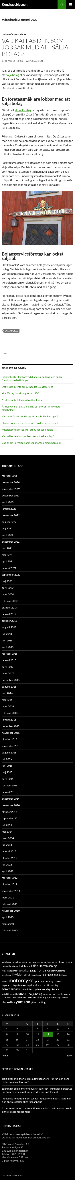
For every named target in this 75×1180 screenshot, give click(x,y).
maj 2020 (7, 581)
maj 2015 (7, 772)
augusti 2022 (9, 521)
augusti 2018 (9, 627)
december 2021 (10, 541)
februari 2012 (9, 877)
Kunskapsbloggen (14, 4)
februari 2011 (9, 904)
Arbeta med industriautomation (20, 1108)
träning (65, 997)
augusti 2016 (9, 686)
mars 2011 (8, 897)
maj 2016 (7, 699)
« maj (6, 1055)
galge (33, 970)
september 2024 (11, 488)
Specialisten (35, 60)
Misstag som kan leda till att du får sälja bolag (27, 429)
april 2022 (7, 535)
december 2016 (10, 680)
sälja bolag (12, 75)
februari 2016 (9, 712)
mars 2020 (8, 594)
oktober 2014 (9, 811)
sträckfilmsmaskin (10, 994)
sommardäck (11, 989)
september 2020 (11, 574)
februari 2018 (9, 653)
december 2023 (10, 495)
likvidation (19, 974)
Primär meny (70, 4)
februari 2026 (9, 475)
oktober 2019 (9, 607)
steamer (40, 989)
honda (41, 970)
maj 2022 (7, 528)
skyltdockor (37, 985)
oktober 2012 (9, 857)
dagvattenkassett (11, 965)
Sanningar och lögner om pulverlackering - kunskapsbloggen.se (37, 1088)
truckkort (7, 997)
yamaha (23, 1001)
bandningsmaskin (19, 962)
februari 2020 (9, 600)
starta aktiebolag (28, 989)
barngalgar (34, 961)
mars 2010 (8, 923)
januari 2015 (9, 792)
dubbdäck (26, 965)
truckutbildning (37, 997)
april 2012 (7, 871)
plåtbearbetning (44, 981)
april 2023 (7, 502)
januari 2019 (9, 614)
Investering (60, 970)
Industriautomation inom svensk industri (25, 1098)
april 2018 (7, 647)
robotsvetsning (23, 985)
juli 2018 (7, 633)
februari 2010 (9, 930)
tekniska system (63, 994)
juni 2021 (7, 548)
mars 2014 (8, 838)
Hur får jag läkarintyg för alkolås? (20, 393)
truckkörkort (20, 997)
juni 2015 (7, 765)
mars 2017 (8, 673)
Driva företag (10, 34)
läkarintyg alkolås (52, 974)
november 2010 (11, 910)
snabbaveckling (51, 985)
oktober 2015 (9, 739)
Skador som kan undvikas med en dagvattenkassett (30, 423)
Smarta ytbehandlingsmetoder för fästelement (32, 1091)
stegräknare (52, 989)
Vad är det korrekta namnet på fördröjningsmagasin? (31, 442)
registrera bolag (9, 985)
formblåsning (48, 965)
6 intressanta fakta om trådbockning (22, 399)
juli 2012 (7, 864)
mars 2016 (8, 706)
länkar (65, 975)
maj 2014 (7, 831)
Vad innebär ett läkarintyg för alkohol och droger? (30, 416)
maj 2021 (7, 554)
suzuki (23, 993)
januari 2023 (9, 508)
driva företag (23, 110)
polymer (57, 981)
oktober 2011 (9, 884)
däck (36, 966)
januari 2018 (9, 660)
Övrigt (24, 34)
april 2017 (7, 666)
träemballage (53, 997)
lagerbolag (6, 975)
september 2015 (11, 745)
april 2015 (7, 778)
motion (5, 981)
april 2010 (7, 917)
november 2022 (11, 515)
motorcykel (22, 980)
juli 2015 (7, 759)
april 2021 (7, 561)
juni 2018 (7, 640)
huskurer (51, 970)
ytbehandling (38, 1002)
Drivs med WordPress (12, 1175)
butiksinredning (63, 961)
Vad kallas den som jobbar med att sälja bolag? (35, 47)
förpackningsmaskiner (11, 970)
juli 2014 (7, 825)
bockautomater (47, 962)
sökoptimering (49, 994)
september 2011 (11, 890)
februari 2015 (9, 785)
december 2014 (10, 798)
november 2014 (11, 805)
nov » (69, 1055)
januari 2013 (9, 851)
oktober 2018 (9, 620)
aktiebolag (6, 962)
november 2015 (11, 732)
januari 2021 (9, 567)
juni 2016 (7, 693)
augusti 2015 (9, 752)
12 (47, 1034)
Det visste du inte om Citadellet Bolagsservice (27, 386)
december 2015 (10, 726)
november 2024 (11, 482)
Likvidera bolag (34, 975)
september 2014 (11, 818)
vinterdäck (8, 1002)
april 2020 (7, 587)
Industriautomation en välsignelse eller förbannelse (36, 1100)
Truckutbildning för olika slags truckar (23, 1078)
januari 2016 (9, 719)
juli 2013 (7, 844)
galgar (26, 970)
